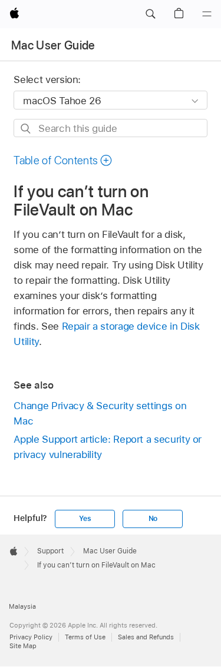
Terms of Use (85, 637)
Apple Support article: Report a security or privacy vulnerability (108, 446)
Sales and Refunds (146, 637)
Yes (85, 519)
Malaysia (22, 606)
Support (50, 551)
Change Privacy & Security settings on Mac (100, 413)
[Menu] (207, 14)
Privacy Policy (30, 637)
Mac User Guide (53, 45)
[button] (150, 14)
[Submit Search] (26, 128)
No (153, 519)
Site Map (23, 646)
